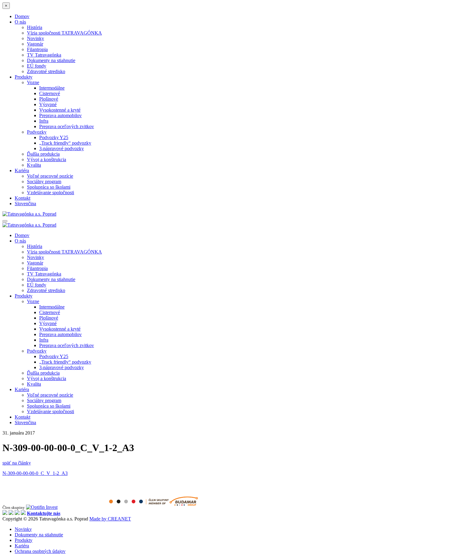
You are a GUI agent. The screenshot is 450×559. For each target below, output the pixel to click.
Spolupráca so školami (48, 187)
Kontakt (22, 198)
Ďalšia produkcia (43, 154)
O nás (20, 21)
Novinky (35, 38)
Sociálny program (44, 181)
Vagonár (35, 43)
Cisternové (49, 93)
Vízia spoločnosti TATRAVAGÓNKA (64, 32)
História (34, 27)
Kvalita (34, 165)
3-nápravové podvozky (61, 148)
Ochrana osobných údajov (40, 551)
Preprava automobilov (60, 115)
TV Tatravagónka (44, 54)
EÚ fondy (36, 65)
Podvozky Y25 (53, 137)
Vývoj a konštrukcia (46, 159)
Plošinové (48, 99)
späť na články (16, 462)
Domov (22, 16)
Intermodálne (52, 88)
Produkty (23, 77)
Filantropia (37, 49)
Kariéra (22, 170)
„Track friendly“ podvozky (65, 143)
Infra (43, 121)
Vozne (33, 82)
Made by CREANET (110, 518)
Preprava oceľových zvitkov (66, 126)
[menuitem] (25, 203)
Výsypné (48, 104)
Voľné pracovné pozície (50, 176)
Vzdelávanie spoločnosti (50, 192)
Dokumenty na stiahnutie (51, 60)
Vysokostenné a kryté (60, 110)
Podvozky (37, 132)
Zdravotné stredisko (46, 71)
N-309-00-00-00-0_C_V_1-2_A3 (35, 473)
